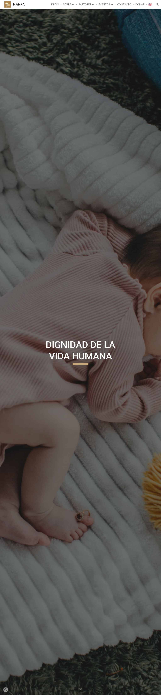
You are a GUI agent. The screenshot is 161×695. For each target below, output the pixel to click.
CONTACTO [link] (124, 4)
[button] (157, 4)
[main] (80, 352)
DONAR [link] (139, 4)
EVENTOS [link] (104, 4)
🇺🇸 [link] (150, 4)
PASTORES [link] (84, 4)
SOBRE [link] (67, 4)
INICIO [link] (55, 4)
